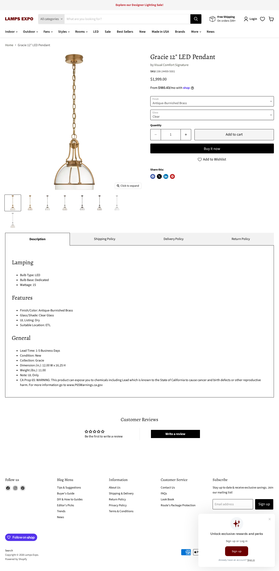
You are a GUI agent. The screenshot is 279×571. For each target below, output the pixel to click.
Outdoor (29, 31)
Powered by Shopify (16, 559)
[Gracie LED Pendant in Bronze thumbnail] (82, 203)
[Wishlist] (262, 19)
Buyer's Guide (65, 493)
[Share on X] (159, 176)
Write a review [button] (175, 434)
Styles (62, 31)
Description (37, 239)
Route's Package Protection (178, 505)
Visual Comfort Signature (171, 65)
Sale (108, 31)
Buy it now (212, 148)
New (142, 31)
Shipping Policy (104, 239)
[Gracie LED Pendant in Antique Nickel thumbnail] (47, 203)
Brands (180, 31)
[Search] (195, 19)
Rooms (80, 31)
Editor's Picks (65, 505)
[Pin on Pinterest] (172, 176)
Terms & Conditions (121, 511)
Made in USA (160, 31)
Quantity (155, 125)
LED (96, 31)
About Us (114, 487)
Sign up (264, 504)
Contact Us (168, 487)
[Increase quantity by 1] (186, 134)
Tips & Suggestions (69, 487)
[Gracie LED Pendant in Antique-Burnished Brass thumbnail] (13, 203)
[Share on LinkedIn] (165, 176)
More (195, 31)
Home (9, 45)
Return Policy (241, 239)
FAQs (164, 493)
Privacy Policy (118, 505)
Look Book (167, 499)
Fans (47, 31)
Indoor (10, 31)
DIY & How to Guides (70, 499)
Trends (61, 511)
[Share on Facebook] (152, 176)
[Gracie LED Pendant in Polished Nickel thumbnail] (117, 203)
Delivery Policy (173, 239)
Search (9, 550)
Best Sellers (125, 31)
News (210, 31)
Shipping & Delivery (121, 493)
